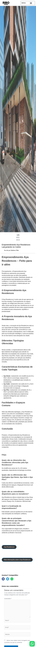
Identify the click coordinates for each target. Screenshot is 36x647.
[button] (30, 3)
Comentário (8, 598)
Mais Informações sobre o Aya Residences (17, 559)
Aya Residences (9, 547)
